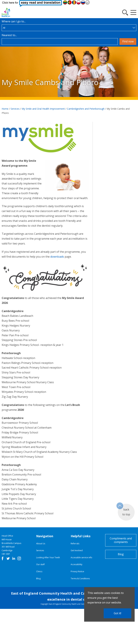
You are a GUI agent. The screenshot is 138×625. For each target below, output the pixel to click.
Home (5, 108)
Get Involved (77, 550)
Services (15, 108)
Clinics (39, 571)
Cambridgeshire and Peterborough (86, 108)
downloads (57, 256)
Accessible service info (81, 557)
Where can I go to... (14, 21)
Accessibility (76, 564)
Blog (38, 578)
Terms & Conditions (80, 578)
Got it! (117, 613)
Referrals (75, 543)
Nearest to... (9, 35)
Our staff (40, 564)
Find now (128, 41)
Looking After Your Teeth (48, 557)
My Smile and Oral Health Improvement (43, 108)
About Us (40, 543)
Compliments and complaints (121, 540)
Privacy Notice (77, 571)
